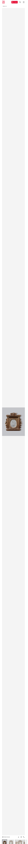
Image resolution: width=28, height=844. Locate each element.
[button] (13, 421)
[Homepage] (3, 2)
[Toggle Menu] (24, 2)
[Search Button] (20, 2)
